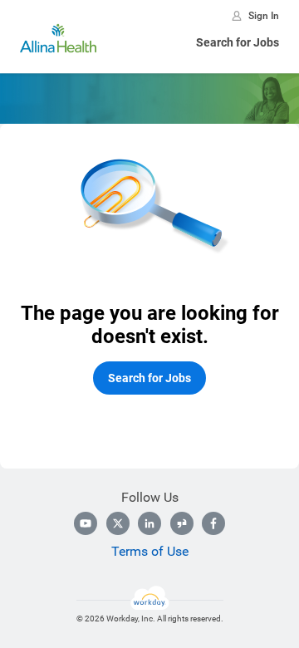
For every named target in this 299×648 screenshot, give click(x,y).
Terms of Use (150, 551)
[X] (118, 523)
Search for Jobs (237, 42)
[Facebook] (213, 523)
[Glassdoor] (182, 523)
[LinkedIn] (149, 523)
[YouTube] (85, 523)
